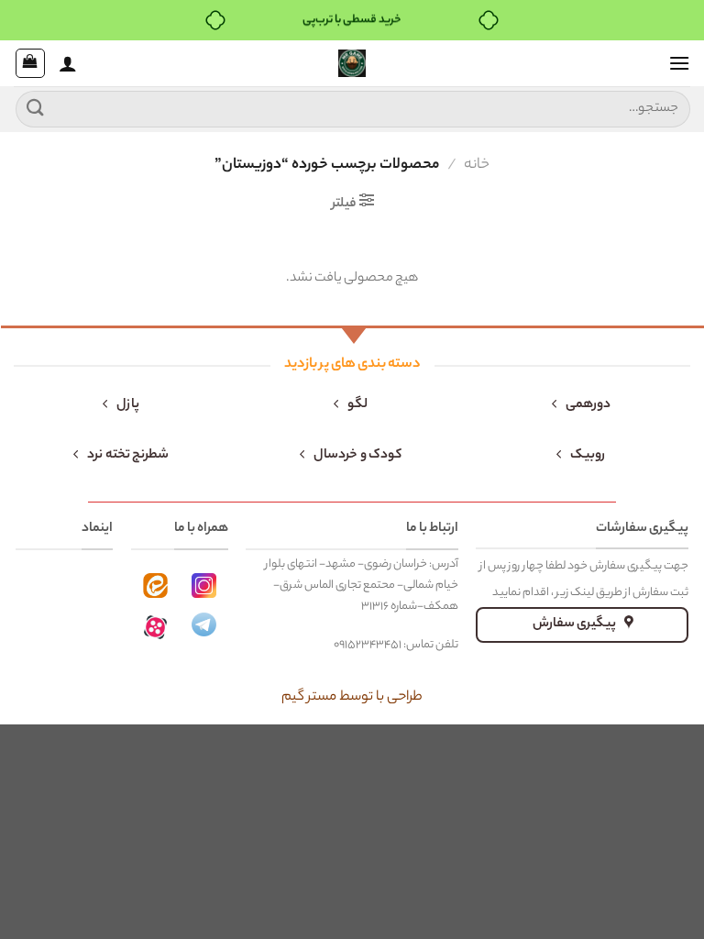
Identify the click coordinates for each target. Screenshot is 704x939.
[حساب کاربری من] (68, 63)
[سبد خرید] (30, 63)
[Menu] (679, 62)
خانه (477, 165)
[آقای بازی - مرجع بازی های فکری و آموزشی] (352, 63)
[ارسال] (35, 109)
